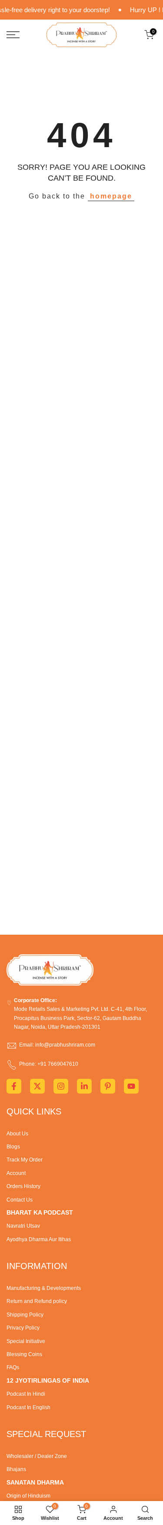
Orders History (23, 1186)
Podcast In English (28, 1407)
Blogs (13, 1147)
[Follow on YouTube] (131, 1086)
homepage (111, 196)
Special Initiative (26, 1341)
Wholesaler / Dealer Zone (37, 1456)
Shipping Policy (25, 1315)
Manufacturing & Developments (44, 1288)
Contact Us (20, 1200)
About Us (17, 1134)
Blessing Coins (24, 1354)
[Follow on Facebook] (14, 1086)
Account (16, 1173)
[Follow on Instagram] (60, 1086)
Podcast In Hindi (26, 1394)
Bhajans (16, 1469)
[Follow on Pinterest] (107, 1086)
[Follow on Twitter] (37, 1086)
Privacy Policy (23, 1328)
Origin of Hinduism (28, 1496)
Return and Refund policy (37, 1301)
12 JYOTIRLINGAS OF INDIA (48, 1380)
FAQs (13, 1367)
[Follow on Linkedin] (84, 1086)
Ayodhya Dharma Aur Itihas (39, 1239)
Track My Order (25, 1160)
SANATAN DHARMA (35, 1482)
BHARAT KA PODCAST (40, 1212)
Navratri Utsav (23, 1226)
